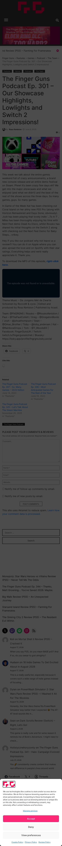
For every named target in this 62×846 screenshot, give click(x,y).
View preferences (31, 835)
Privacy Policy (31, 842)
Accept (31, 818)
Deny (31, 827)
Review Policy (45, 842)
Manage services (30, 811)
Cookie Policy (17, 842)
